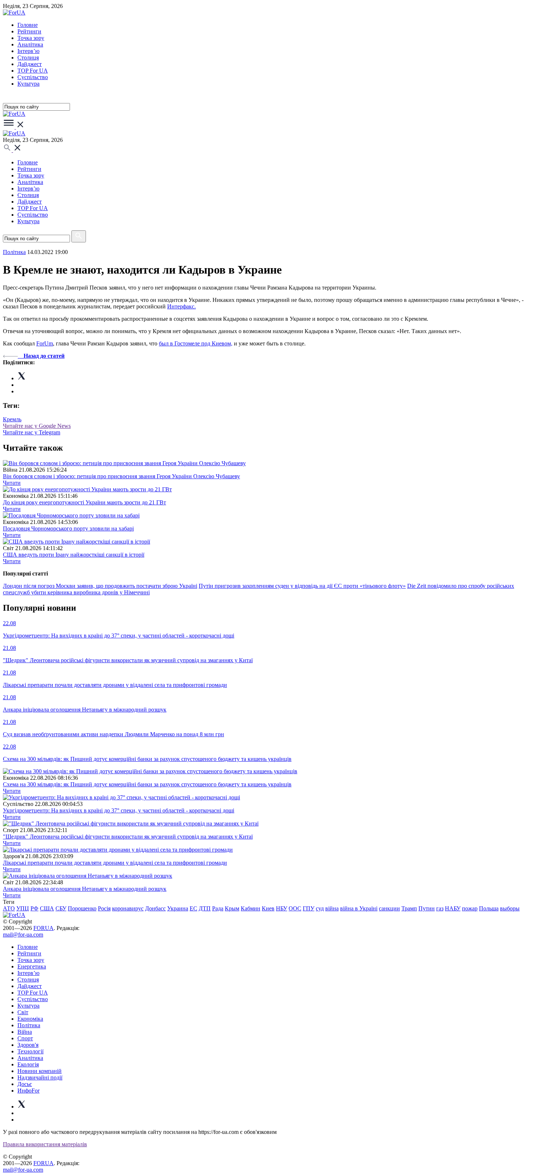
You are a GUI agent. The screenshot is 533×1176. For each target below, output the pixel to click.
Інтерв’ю (28, 51)
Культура (28, 84)
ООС (295, 908)
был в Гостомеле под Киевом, (195, 343)
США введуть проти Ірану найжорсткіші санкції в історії (73, 555)
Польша (489, 908)
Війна (24, 1032)
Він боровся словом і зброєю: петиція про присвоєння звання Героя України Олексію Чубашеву (121, 476)
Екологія (28, 1064)
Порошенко (82, 908)
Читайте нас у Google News (37, 426)
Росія (104, 908)
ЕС (193, 908)
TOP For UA (32, 70)
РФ (34, 908)
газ (439, 908)
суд (320, 908)
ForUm (44, 343)
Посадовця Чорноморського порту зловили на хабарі (68, 528)
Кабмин (250, 908)
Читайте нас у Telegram (31, 432)
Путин (426, 908)
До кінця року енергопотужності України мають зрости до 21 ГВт (84, 502)
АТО (9, 908)
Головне (27, 25)
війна (332, 908)
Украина (177, 908)
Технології (30, 1051)
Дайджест (29, 64)
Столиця (28, 57)
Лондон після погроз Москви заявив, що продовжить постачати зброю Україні (100, 586)
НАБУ (452, 908)
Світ (22, 1012)
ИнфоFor (28, 1090)
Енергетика (31, 966)
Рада (217, 908)
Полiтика (14, 252)
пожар (470, 908)
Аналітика (30, 44)
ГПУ (308, 908)
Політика (28, 1025)
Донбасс (155, 908)
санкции (389, 908)
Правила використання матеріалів (45, 1144)
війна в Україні (358, 908)
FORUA (43, 928)
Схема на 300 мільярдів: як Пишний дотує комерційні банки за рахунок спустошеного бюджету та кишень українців (147, 784)
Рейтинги (29, 31)
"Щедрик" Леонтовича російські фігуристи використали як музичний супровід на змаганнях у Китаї (128, 836)
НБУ (281, 908)
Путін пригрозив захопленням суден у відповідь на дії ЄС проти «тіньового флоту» (302, 586)
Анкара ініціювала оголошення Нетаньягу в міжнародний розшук (84, 889)
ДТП (205, 908)
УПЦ (22, 908)
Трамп (409, 908)
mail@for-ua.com (23, 934)
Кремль (12, 419)
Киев (268, 908)
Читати (12, 483)
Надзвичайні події (39, 1077)
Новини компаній (39, 1071)
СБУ (60, 908)
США (47, 908)
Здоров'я (27, 1045)
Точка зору (30, 38)
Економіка (30, 1019)
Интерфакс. (181, 306)
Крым (232, 908)
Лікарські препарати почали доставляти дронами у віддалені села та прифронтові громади (115, 863)
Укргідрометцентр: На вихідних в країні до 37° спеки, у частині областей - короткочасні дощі (118, 810)
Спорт (25, 1038)
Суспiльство (32, 77)
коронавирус (128, 908)
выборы (510, 908)
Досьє (24, 1084)
